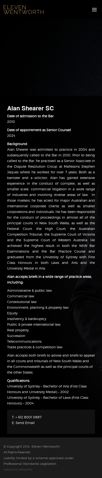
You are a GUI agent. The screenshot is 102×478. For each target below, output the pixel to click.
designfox (25, 469)
